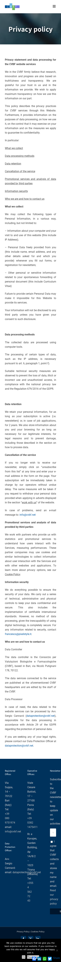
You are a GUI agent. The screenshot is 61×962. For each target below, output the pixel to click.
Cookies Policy (37, 931)
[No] (57, 950)
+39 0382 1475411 (32, 823)
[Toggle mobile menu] (54, 6)
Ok (23, 957)
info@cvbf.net (28, 514)
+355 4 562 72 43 (30, 891)
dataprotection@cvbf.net (40, 715)
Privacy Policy (23, 931)
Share (56, 958)
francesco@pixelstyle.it (18, 634)
